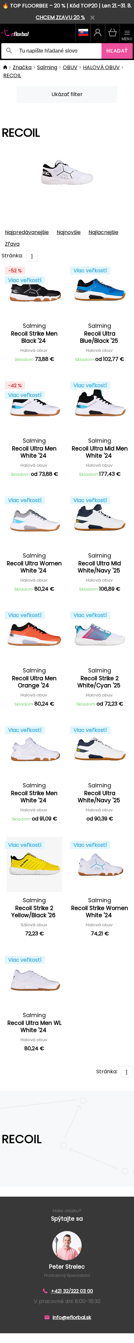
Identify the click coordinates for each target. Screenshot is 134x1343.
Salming (47, 67)
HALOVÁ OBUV (101, 67)
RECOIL (12, 75)
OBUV (70, 67)
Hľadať (117, 51)
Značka (22, 67)
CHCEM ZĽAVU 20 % (60, 17)
